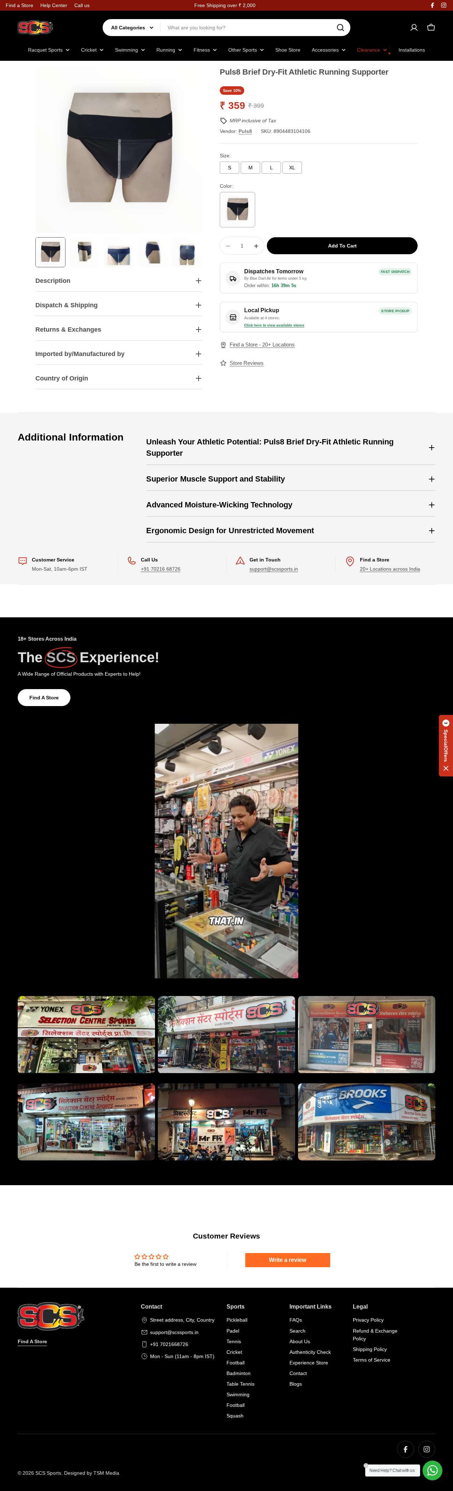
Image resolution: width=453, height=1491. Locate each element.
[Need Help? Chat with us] (432, 1470)
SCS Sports (48, 1473)
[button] (446, 745)
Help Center (53, 5)
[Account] (414, 27)
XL (292, 168)
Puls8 (245, 131)
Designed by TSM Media (91, 1473)
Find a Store (19, 5)
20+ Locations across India (390, 569)
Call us (82, 5)
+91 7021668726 (169, 1344)
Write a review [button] (287, 1260)
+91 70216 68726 (160, 569)
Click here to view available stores (274, 325)
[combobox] (226, 27)
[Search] (340, 27)
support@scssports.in (274, 569)
